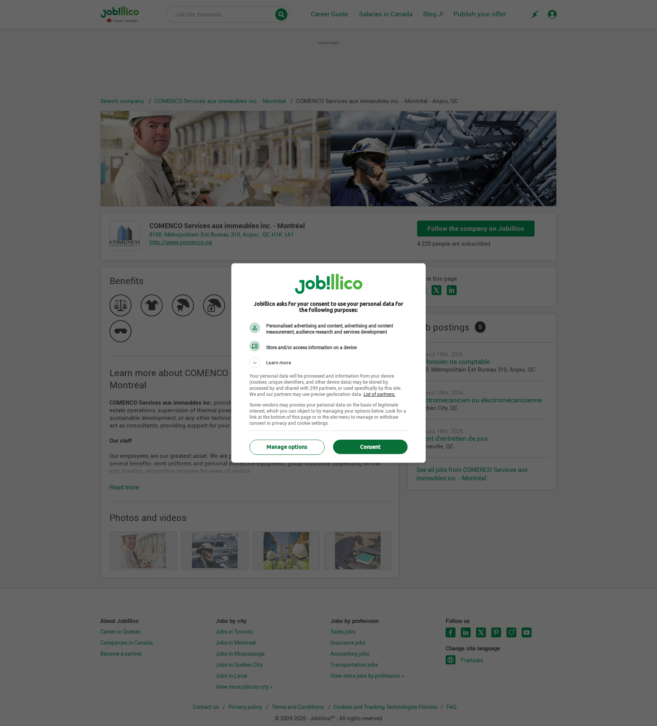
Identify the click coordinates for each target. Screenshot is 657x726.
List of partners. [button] (379, 394)
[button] (328, 362)
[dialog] (328, 363)
